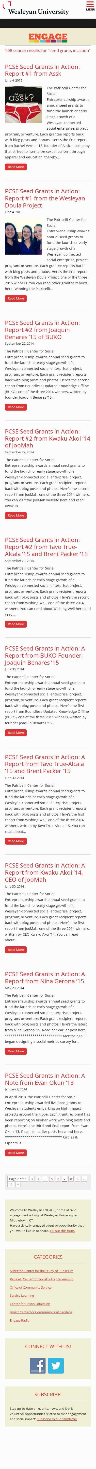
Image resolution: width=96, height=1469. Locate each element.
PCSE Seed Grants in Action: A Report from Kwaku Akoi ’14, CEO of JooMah (45, 872)
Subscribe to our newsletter (57, 1419)
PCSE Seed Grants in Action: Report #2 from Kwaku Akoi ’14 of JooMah (47, 438)
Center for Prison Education (30, 1304)
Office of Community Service (30, 1287)
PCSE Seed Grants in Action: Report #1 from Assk (42, 70)
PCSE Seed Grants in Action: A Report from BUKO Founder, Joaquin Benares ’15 (45, 655)
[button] (90, 4)
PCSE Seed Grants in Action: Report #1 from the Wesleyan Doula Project (45, 198)
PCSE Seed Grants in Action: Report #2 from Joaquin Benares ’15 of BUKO (42, 330)
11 (11, 1184)
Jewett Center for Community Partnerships (41, 1312)
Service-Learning (22, 1295)
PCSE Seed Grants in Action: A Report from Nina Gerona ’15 (45, 977)
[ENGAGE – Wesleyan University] (48, 36)
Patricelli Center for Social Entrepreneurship (41, 1279)
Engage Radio (20, 1320)
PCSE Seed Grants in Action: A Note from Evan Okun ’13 (45, 1078)
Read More (16, 167)
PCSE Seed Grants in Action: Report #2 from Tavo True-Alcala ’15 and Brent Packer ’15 (46, 547)
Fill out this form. (62, 1231)
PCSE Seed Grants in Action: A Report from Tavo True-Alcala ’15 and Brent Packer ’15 (45, 764)
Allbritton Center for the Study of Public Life (41, 1271)
